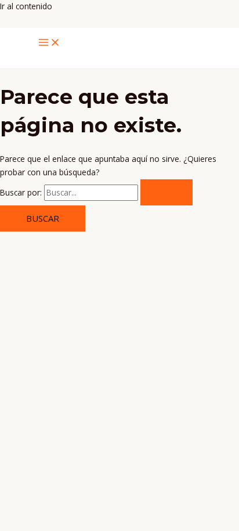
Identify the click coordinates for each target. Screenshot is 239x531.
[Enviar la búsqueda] (166, 192)
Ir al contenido (26, 6)
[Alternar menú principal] (49, 43)
